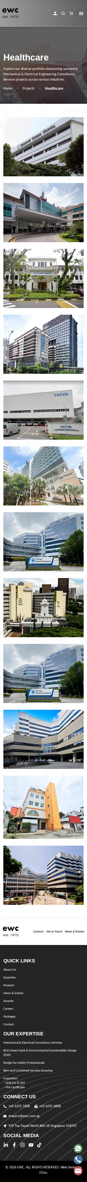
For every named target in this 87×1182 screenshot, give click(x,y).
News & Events (74, 931)
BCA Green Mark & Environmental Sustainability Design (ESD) (40, 1053)
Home (7, 88)
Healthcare (54, 88)
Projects (28, 88)
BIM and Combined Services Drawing (27, 1070)
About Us (9, 970)
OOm (43, 1173)
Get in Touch (54, 931)
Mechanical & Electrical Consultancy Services (32, 1043)
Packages (9, 1016)
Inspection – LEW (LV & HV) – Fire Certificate (14, 1083)
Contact (8, 1024)
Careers (38, 931)
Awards (8, 1001)
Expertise (9, 977)
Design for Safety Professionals (24, 1063)
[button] (55, 13)
